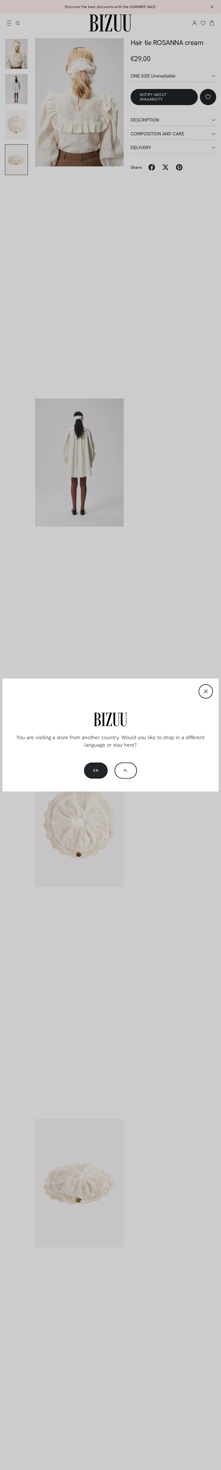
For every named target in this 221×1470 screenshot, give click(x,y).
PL (126, 770)
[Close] (206, 691)
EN (95, 770)
